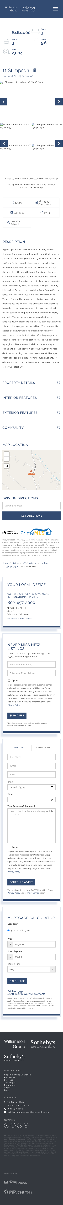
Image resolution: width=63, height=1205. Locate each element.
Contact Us (13, 619)
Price (9, 939)
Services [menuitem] (8, 1080)
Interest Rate (14, 964)
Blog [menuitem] (6, 1090)
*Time (10, 794)
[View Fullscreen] (6, 466)
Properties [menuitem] (9, 1077)
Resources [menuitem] (10, 1085)
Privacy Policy (13, 705)
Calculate (17, 981)
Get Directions (31, 515)
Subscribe (17, 715)
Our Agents (26, 619)
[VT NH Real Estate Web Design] (31, 1192)
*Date (10, 782)
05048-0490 (12, 566)
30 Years (15, 930)
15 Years (28, 930)
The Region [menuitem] (10, 1082)
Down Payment (15, 951)
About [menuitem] (7, 1088)
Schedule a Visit (43, 747)
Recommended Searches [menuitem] (17, 1075)
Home (5, 563)
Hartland (45, 563)
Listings (15, 563)
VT (24, 563)
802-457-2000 (21, 602)
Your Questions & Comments (21, 806)
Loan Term (12, 924)
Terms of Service (31, 893)
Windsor (33, 563)
